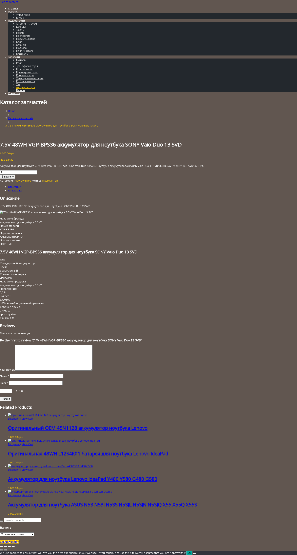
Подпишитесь (24, 50)
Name (4, 376)
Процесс (21, 47)
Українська (23, 14)
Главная (13, 8)
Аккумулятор (23, 180)
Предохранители (27, 72)
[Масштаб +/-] (1, 546)
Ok (189, 552)
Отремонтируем (26, 23)
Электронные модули (29, 78)
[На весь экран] (5, 546)
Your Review (7, 369)
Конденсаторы (25, 75)
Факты (20, 29)
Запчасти (14, 57)
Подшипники (24, 69)
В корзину (8, 176)
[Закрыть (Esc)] (13, 546)
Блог (19, 41)
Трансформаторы (27, 66)
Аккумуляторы (25, 87)
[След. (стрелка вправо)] (5, 550)
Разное (20, 90)
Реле (19, 63)
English (20, 17)
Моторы (21, 60)
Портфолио (23, 35)
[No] (194, 553)
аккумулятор (49, 180)
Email (4, 383)
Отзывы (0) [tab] (15, 190)
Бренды (21, 26)
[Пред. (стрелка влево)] (1, 550)
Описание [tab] (14, 187)
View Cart (27, 418)
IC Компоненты (25, 81)
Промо (20, 32)
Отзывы (21, 44)
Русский (13, 11)
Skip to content (9, 2)
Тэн (18, 84)
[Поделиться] (9, 546)
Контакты (22, 53)
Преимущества (25, 38)
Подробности (16, 20)
